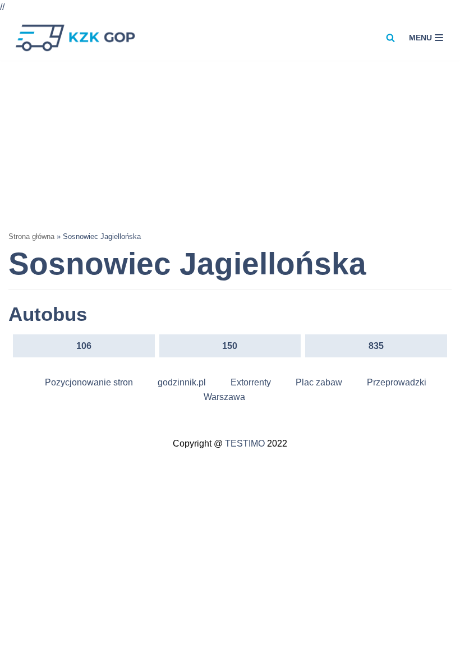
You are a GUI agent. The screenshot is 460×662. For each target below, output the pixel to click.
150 (229, 346)
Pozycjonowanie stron (89, 382)
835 (376, 346)
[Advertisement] (230, 144)
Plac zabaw (319, 382)
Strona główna (31, 236)
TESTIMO (245, 443)
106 (83, 346)
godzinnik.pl (182, 382)
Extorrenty (251, 382)
